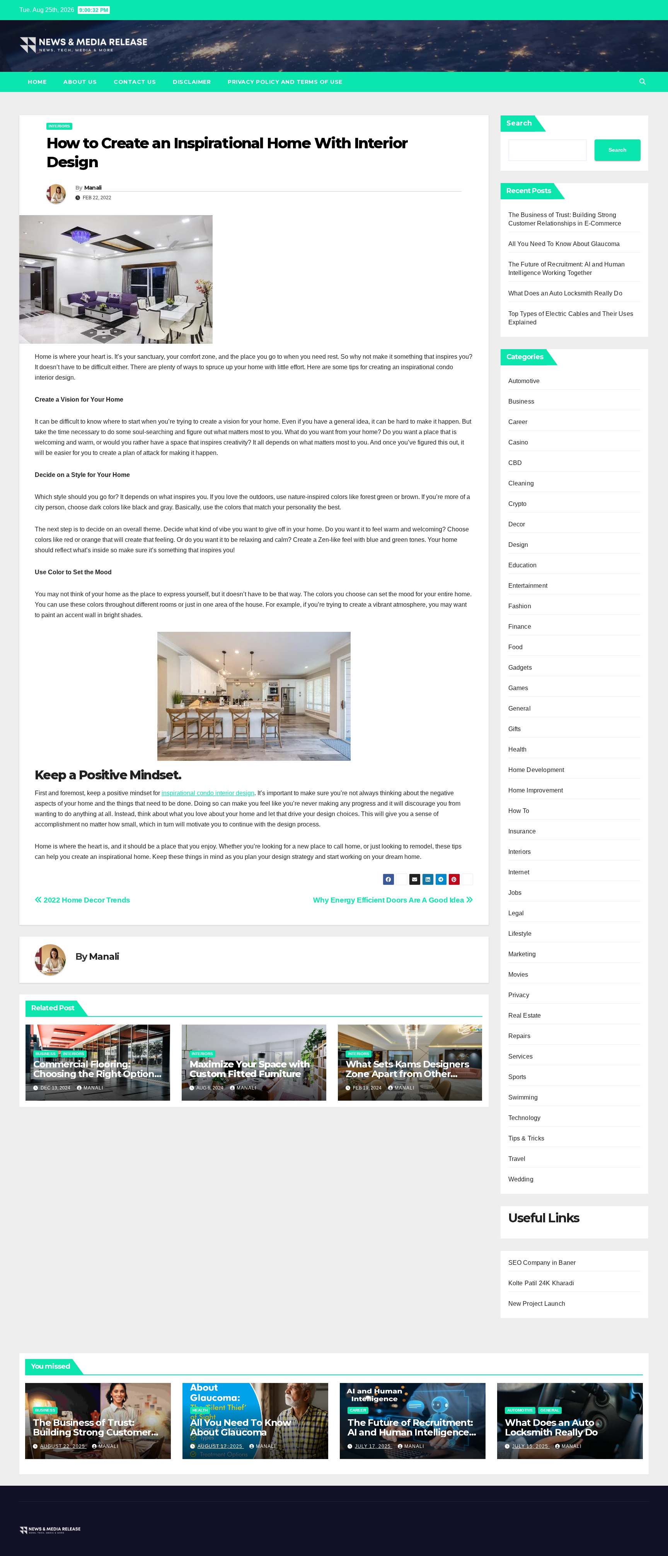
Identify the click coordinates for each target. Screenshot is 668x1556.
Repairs (519, 1036)
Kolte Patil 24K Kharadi (541, 1283)
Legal (516, 913)
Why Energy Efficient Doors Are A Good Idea (389, 900)
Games (518, 688)
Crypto (517, 504)
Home (37, 81)
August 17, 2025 (221, 1446)
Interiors (59, 126)
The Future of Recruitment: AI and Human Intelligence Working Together (410, 1432)
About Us (80, 81)
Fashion (519, 606)
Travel (517, 1159)
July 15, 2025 (531, 1446)
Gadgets (520, 667)
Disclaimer (192, 81)
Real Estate (524, 1015)
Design (518, 544)
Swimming (523, 1097)
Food (515, 647)
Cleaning (521, 483)
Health (517, 749)
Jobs (515, 892)
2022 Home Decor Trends (86, 900)
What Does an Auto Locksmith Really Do (565, 293)
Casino (518, 442)
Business (46, 1054)
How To (519, 811)
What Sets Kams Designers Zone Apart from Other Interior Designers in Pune (407, 1074)
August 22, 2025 (63, 1446)
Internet (519, 872)
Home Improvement (535, 790)
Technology (524, 1118)
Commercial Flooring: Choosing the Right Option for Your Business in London (96, 1074)
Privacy (518, 995)
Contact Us (135, 81)
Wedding (520, 1179)
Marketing (522, 954)
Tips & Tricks (526, 1138)
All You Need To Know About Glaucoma (564, 244)
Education (522, 565)
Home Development (536, 770)
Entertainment (528, 585)
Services (520, 1056)
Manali (93, 187)
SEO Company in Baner (542, 1262)
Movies (518, 974)
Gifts (514, 729)
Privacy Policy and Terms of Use (285, 81)
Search (519, 123)
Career (518, 422)
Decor (516, 524)
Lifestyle (520, 933)
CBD (515, 463)
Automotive (524, 381)
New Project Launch (537, 1303)
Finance (519, 626)
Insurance (522, 831)
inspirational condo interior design (208, 793)
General (519, 708)
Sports (517, 1077)
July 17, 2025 (373, 1446)
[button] (642, 81)
